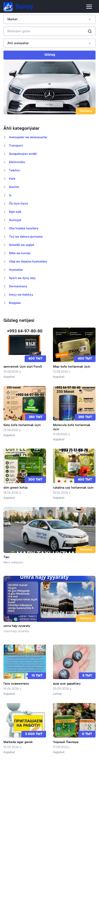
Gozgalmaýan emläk (23, 154)
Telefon (14, 171)
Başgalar (15, 303)
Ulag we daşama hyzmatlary (28, 262)
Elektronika (17, 162)
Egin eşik (15, 212)
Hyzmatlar (16, 270)
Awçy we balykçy (21, 295)
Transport (16, 146)
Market (14, 187)
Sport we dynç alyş (22, 278)
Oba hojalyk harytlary (23, 229)
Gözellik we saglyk (21, 245)
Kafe (12, 179)
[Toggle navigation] (89, 6)
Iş (10, 195)
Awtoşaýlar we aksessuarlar (28, 137)
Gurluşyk (15, 220)
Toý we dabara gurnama (26, 237)
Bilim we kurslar (20, 253)
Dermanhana (18, 286)
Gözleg (49, 55)
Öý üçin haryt (18, 204)
